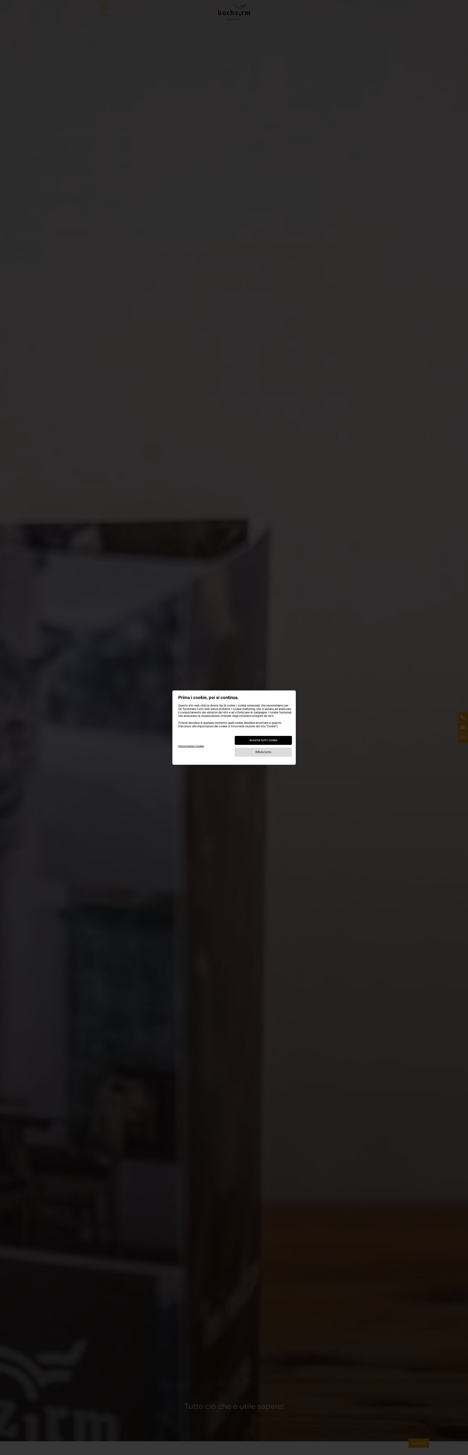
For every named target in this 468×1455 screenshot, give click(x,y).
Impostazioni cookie (191, 746)
